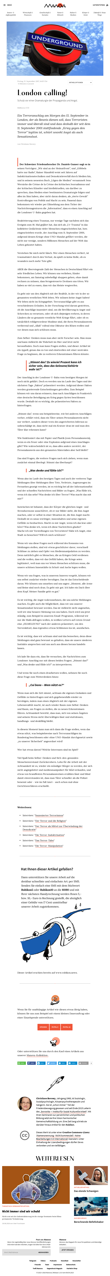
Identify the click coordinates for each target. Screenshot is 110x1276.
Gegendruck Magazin (54, 1268)
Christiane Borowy (28, 144)
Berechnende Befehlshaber (89, 1221)
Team (47, 1264)
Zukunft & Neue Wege (100, 13)
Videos (43, 1261)
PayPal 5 (55, 1027)
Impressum (57, 1264)
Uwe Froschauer (19, 1223)
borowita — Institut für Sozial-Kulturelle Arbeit (63, 1111)
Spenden (43, 1027)
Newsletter (77, 1261)
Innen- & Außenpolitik (11, 13)
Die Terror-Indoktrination (49, 834)
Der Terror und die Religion (50, 820)
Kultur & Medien (73, 13)
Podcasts (53, 1261)
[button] (21, 1063)
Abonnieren (43, 1252)
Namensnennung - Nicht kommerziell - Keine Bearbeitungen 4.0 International (58, 1137)
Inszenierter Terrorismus (49, 815)
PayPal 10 (66, 1027)
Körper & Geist (85, 13)
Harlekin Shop (72, 1268)
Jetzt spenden (67, 1250)
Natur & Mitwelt (60, 13)
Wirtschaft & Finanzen (28, 13)
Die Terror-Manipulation (49, 845)
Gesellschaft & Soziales (45, 13)
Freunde (38, 1264)
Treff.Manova (38, 1268)
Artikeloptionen (76, 82)
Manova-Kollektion (37, 1055)
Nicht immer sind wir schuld (21, 1211)
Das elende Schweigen (86, 1191)
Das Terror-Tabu (44, 840)
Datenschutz (70, 1264)
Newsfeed (64, 1261)
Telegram (32, 1261)
